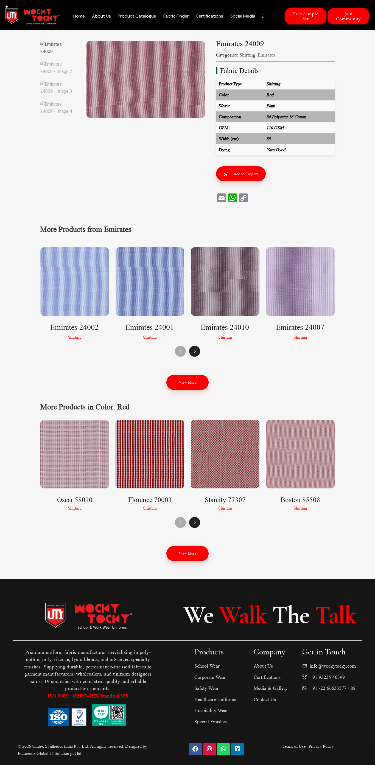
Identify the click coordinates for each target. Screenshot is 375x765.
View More (187, 382)
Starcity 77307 (225, 500)
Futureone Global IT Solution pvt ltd (49, 753)
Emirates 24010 (225, 327)
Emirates (266, 55)
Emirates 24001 (149, 327)
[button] (194, 351)
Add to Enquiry (246, 174)
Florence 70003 (150, 500)
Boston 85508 (300, 500)
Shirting (247, 55)
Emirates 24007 (300, 327)
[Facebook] (195, 749)
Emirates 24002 (74, 327)
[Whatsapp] (223, 749)
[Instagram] (209, 749)
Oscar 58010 (75, 500)
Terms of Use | (295, 746)
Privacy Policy (321, 746)
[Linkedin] (237, 749)
